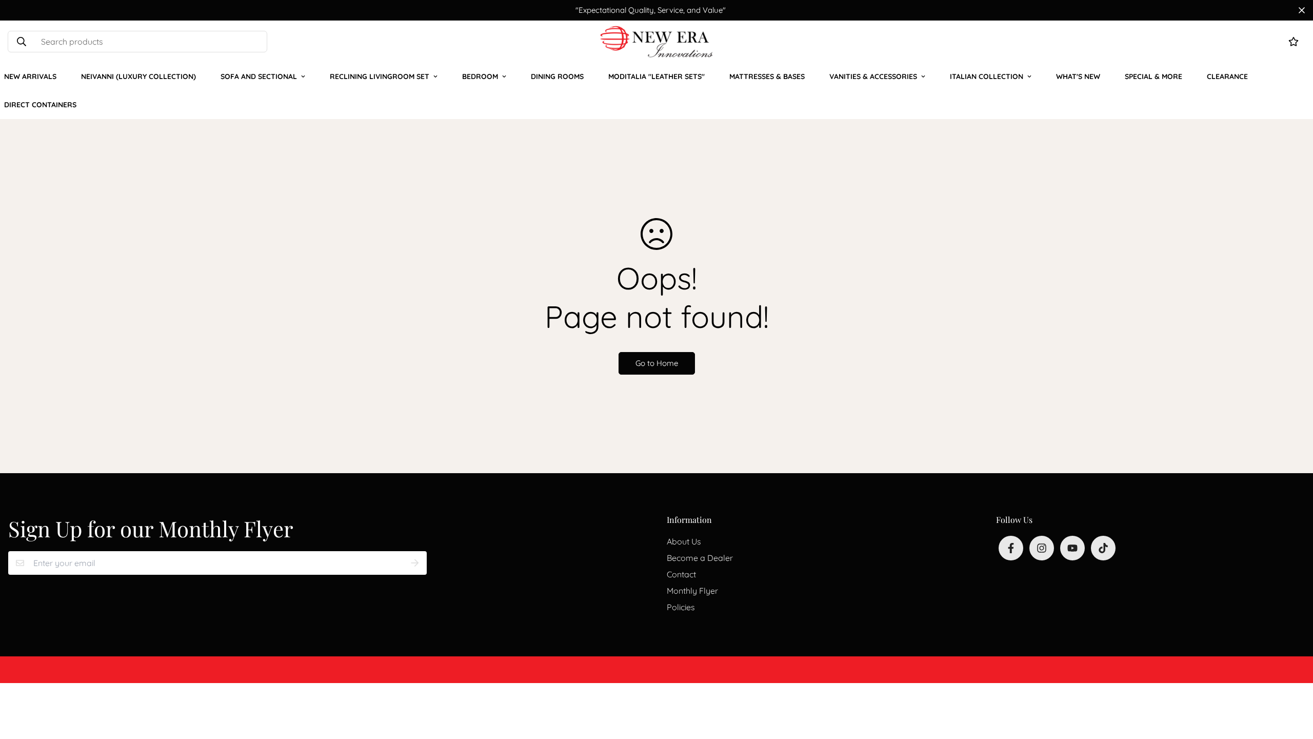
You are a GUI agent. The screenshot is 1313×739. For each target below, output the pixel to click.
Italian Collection (986, 76)
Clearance (1227, 76)
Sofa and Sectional (259, 76)
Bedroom (480, 76)
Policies (681, 607)
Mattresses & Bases (767, 76)
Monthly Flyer (692, 591)
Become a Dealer (700, 558)
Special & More (1153, 76)
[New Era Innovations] (656, 42)
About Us (684, 541)
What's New (1078, 76)
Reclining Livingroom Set (379, 76)
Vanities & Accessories (873, 76)
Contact (681, 574)
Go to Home (656, 363)
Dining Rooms (557, 76)
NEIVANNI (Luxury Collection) (138, 76)
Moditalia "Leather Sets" (656, 76)
